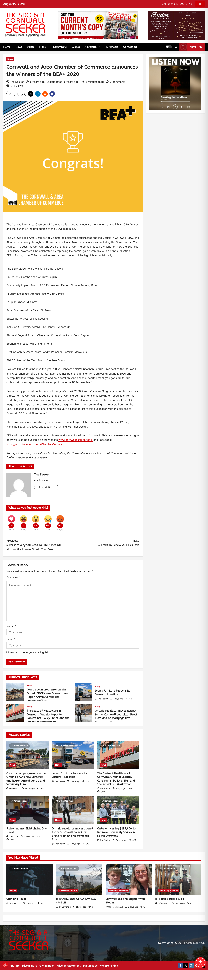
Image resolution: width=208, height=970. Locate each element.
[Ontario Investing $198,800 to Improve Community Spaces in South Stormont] (118, 810)
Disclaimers (29, 965)
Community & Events (118, 890)
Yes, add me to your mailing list (28, 652)
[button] (169, 46)
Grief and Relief (16, 898)
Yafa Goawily (164, 903)
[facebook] (180, 965)
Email (10, 639)
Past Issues (90, 965)
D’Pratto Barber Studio (169, 898)
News (18, 46)
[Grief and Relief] (29, 879)
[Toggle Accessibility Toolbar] (200, 962)
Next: (118, 543)
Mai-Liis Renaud (115, 907)
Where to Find (109, 965)
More (42, 46)
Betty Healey (15, 903)
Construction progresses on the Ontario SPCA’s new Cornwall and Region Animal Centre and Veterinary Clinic (15, 692)
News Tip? (196, 46)
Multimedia (111, 46)
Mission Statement (69, 965)
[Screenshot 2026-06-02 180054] (176, 25)
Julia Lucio (14, 836)
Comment (13, 577)
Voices (30, 46)
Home (7, 46)
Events (76, 46)
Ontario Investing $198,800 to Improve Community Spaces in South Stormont (116, 832)
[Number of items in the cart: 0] (200, 4)
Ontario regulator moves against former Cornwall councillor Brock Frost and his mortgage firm (83, 713)
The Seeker (17, 81)
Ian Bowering (64, 907)
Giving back (46, 965)
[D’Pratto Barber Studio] (178, 879)
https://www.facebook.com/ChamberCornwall (34, 444)
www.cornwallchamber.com (75, 439)
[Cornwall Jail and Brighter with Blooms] (129, 879)
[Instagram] (191, 965)
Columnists (60, 46)
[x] (185, 965)
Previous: (33, 545)
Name (11, 626)
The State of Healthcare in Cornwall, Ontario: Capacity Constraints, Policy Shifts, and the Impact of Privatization (15, 713)
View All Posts (46, 487)
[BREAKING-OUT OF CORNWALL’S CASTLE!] (79, 879)
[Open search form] (176, 47)
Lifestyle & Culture (68, 890)
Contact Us (130, 46)
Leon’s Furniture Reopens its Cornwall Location (83, 692)
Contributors (11, 965)
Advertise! (91, 46)
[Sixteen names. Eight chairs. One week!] (27, 810)
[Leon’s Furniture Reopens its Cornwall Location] (73, 755)
